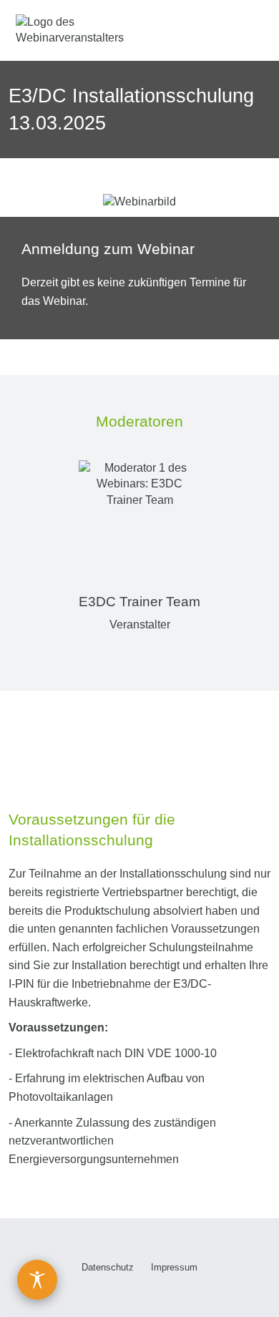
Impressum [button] (174, 1267)
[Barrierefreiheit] (37, 1280)
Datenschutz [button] (108, 1267)
